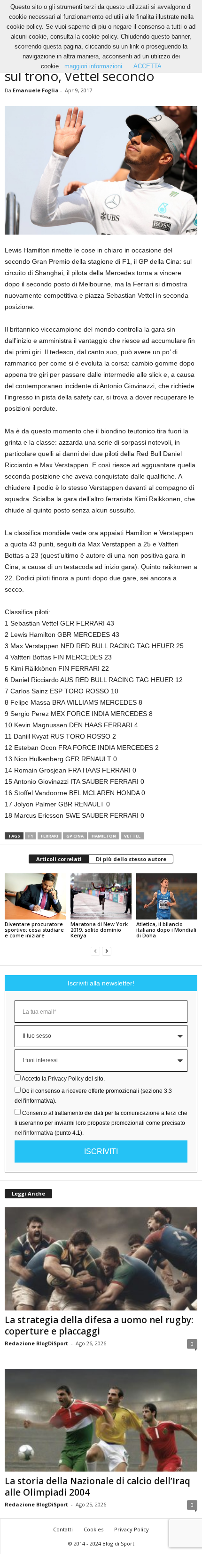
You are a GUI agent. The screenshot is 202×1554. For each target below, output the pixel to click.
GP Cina (75, 836)
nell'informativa (34, 1133)
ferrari (49, 836)
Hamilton (104, 836)
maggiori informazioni (93, 66)
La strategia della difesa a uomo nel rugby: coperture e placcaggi (99, 1325)
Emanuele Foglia (36, 90)
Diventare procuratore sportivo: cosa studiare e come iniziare (34, 929)
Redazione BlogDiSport (36, 1343)
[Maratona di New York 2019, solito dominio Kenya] (101, 896)
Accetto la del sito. (63, 1078)
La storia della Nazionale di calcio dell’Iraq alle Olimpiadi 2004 (97, 1486)
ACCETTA (147, 66)
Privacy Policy (66, 1078)
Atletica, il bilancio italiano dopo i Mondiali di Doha (166, 929)
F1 (30, 836)
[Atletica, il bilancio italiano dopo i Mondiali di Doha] (166, 896)
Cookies (93, 1529)
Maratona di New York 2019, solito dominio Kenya (99, 929)
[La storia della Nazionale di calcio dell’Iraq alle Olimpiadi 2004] (101, 1420)
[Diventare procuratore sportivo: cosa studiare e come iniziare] (35, 896)
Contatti (63, 1529)
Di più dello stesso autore (131, 858)
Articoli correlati (59, 858)
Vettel (132, 836)
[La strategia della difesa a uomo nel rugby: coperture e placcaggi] (101, 1258)
